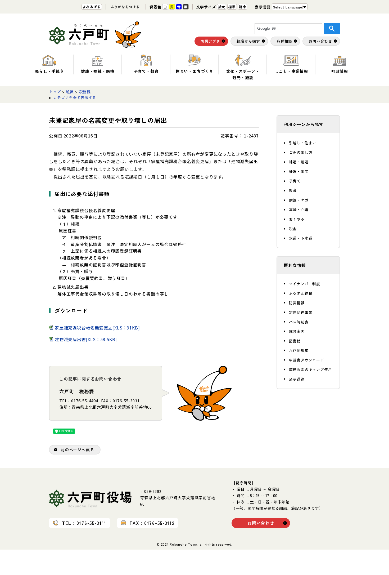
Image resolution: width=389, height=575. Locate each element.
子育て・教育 (146, 71)
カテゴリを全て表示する (74, 97)
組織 (70, 91)
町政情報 (339, 71)
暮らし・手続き (49, 71)
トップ (55, 91)
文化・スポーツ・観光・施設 (243, 74)
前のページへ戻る (77, 449)
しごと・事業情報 (291, 71)
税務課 (85, 91)
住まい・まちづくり (194, 71)
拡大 (221, 6)
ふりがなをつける (125, 6)
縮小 (242, 6)
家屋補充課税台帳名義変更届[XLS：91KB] (97, 327)
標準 (232, 6)
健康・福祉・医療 (97, 71)
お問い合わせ (260, 523)
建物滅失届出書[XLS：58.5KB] (86, 339)
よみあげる (92, 6)
